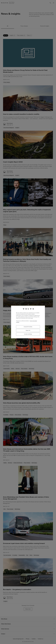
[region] (28, 322)
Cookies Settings (28, 334)
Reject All (28, 330)
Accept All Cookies (28, 326)
